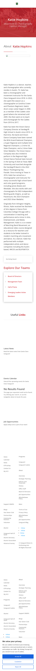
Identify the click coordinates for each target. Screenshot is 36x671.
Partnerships (8, 515)
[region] (18, 654)
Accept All (18, 656)
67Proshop (7, 465)
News (5, 463)
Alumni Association (10, 540)
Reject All (18, 667)
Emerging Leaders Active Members (17, 294)
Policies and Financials (23, 482)
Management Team (15, 282)
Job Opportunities (24, 494)
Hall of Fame (12, 287)
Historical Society (9, 543)
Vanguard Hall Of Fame (9, 534)
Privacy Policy (23, 512)
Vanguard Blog (23, 522)
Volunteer (7, 522)
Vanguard (22, 462)
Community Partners (7, 519)
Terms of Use (23, 509)
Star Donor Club (9, 512)
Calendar (7, 460)
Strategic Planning (25, 479)
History (21, 486)
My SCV (6, 471)
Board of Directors (14, 276)
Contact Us (7, 468)
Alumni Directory (9, 538)
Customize (18, 662)
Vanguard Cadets (24, 465)
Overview (22, 476)
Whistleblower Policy (23, 498)
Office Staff (22, 489)
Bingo (5, 509)
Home (5, 457)
